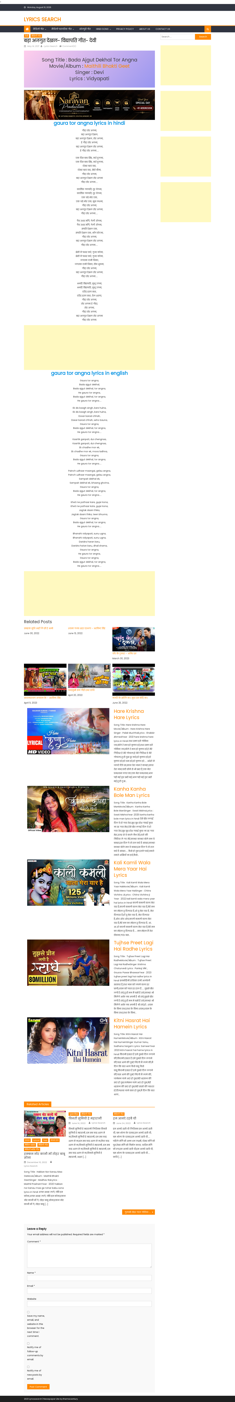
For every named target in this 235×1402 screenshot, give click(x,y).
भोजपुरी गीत (85, 29)
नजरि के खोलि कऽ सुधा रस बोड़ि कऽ (130, 697)
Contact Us (163, 29)
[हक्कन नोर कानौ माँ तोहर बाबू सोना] (45, 1123)
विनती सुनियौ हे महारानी (85, 1118)
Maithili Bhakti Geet (107, 66)
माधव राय (55, 1140)
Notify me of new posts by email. (34, 1374)
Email (31, 1286)
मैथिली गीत (38, 29)
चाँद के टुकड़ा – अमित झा (124, 653)
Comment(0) (69, 46)
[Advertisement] (89, 347)
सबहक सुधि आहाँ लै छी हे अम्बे (38, 628)
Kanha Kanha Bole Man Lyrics (132, 792)
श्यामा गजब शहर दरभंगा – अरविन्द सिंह (86, 628)
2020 (27, 1140)
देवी (26, 36)
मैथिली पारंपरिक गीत (61, 29)
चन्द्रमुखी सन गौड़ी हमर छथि (81, 690)
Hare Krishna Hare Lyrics (129, 714)
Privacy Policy (125, 29)
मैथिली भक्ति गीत (32, 1149)
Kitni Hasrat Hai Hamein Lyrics (132, 1023)
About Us (144, 29)
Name (31, 1272)
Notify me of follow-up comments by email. (35, 1353)
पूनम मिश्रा (74, 1114)
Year (45, 1140)
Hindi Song (102, 29)
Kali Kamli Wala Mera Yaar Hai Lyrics (132, 868)
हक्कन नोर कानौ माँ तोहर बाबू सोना (44, 1155)
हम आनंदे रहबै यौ (124, 1118)
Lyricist (36, 1140)
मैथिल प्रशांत (30, 1144)
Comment (34, 1241)
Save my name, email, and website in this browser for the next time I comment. (36, 1326)
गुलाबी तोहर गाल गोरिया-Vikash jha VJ (140, 1212)
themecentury (70, 1398)
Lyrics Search (42, 19)
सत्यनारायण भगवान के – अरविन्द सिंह (42, 697)
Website (31, 1299)
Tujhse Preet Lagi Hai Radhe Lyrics (133, 946)
